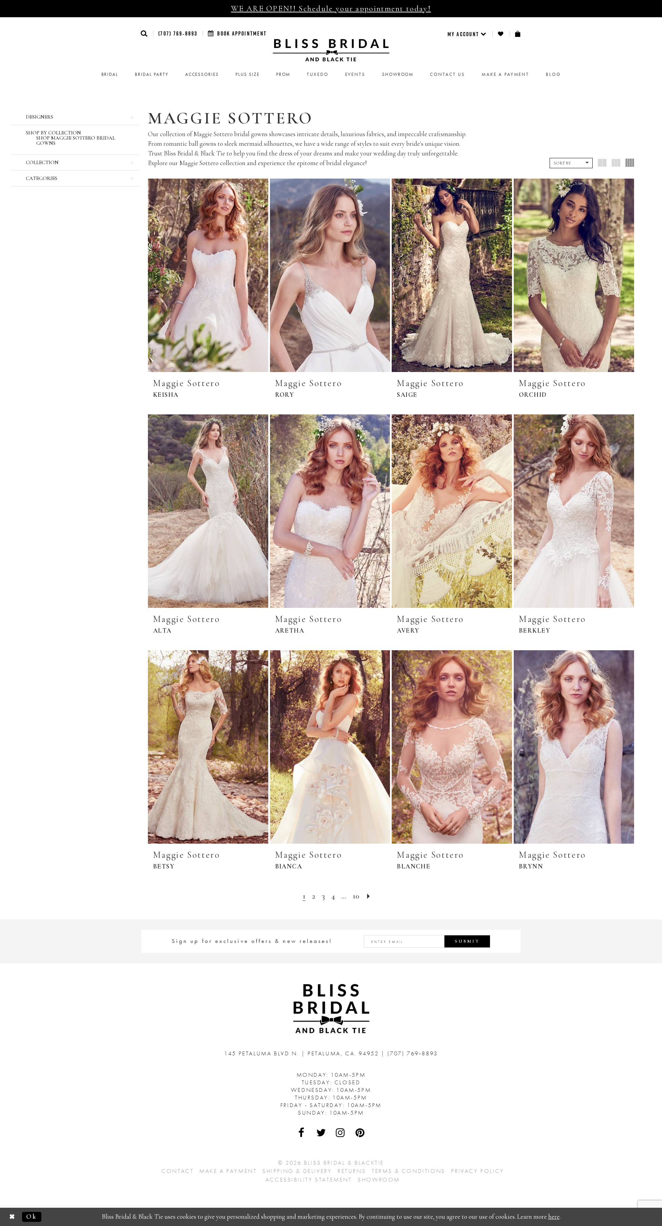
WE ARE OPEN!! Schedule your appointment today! (331, 8)
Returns (352, 1171)
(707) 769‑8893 (177, 33)
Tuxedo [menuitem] (317, 74)
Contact (177, 1171)
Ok (31, 1216)
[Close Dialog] (12, 1217)
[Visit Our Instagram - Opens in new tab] (340, 1132)
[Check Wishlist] (501, 33)
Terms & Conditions (408, 1171)
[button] (144, 33)
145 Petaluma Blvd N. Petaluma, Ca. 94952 (302, 1053)
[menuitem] (467, 34)
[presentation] (208, 275)
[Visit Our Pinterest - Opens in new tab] (360, 1132)
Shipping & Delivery (297, 1171)
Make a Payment (228, 1171)
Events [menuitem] (355, 74)
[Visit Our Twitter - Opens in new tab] (321, 1132)
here (554, 1216)
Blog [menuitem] (553, 74)
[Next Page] (368, 896)
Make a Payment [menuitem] (505, 74)
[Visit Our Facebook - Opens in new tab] (301, 1132)
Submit (467, 941)
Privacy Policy (477, 1171)
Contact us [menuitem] (447, 74)
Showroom (379, 1179)
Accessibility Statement (308, 1179)
